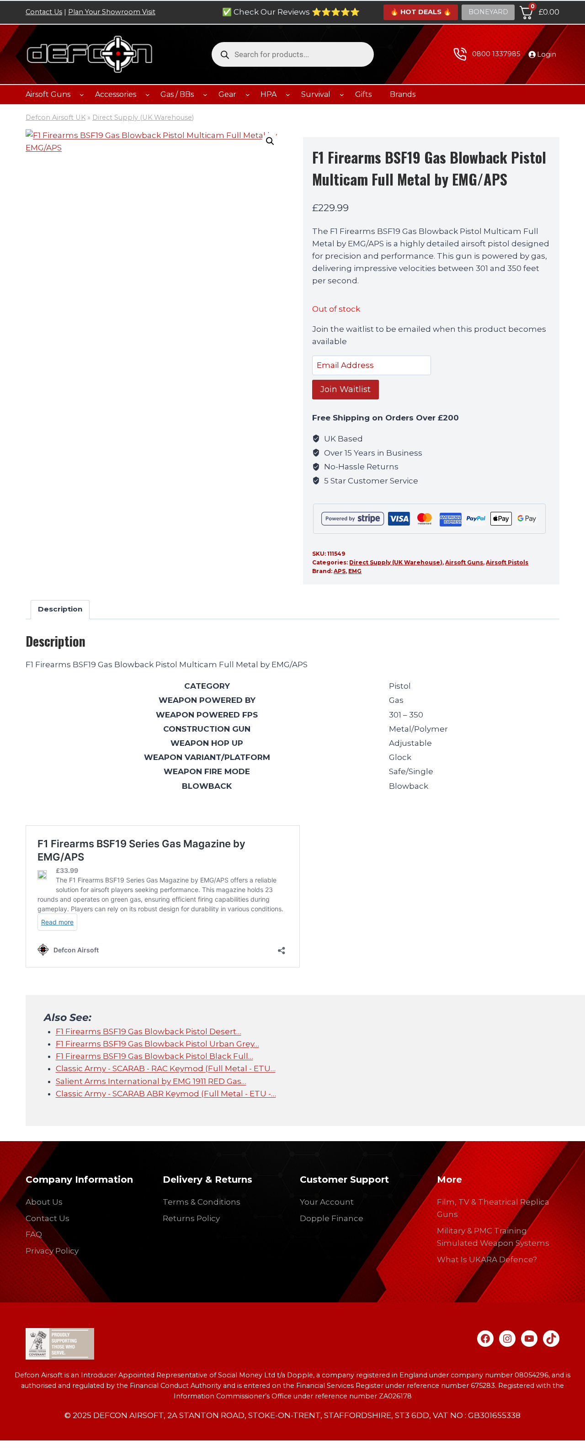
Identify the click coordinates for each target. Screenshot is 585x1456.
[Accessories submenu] (147, 94)
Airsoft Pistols (507, 562)
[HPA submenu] (288, 94)
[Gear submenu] (247, 94)
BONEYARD (488, 12)
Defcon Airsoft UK (55, 117)
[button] (270, 141)
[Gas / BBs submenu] (205, 94)
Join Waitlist (345, 389)
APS (340, 571)
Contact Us (44, 12)
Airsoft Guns (464, 562)
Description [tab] (60, 609)
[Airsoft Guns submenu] (82, 94)
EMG (355, 571)
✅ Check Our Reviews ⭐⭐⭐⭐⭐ (291, 11)
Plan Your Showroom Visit (111, 12)
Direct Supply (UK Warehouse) (143, 117)
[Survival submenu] (342, 94)
